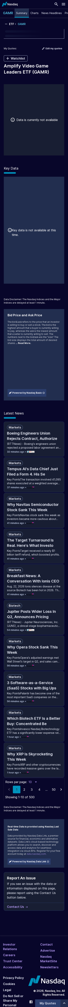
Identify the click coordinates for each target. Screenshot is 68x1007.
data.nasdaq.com (36, 853)
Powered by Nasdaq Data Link (29, 861)
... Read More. (23, 343)
